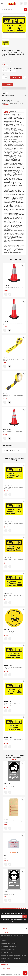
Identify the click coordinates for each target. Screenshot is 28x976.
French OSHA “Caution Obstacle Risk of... (13, 560)
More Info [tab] (6, 111)
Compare (14, 88)
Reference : (5, 59)
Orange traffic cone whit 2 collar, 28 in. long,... (13, 431)
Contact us (3, 940)
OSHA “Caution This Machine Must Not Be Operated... (13, 668)
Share (7, 93)
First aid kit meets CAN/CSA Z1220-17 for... (14, 857)
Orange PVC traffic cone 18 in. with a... (14, 287)
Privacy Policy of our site (6, 952)
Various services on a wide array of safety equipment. (13, 955)
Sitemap (3, 961)
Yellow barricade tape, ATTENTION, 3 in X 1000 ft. (13, 359)
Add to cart (16, 77)
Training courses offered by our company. (10, 958)
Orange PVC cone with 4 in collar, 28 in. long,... (13, 323)
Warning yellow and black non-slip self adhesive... (13, 395)
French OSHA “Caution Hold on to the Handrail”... (14, 740)
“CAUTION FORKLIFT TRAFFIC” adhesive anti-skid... (12, 632)
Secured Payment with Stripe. (8, 949)
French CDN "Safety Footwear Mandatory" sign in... (12, 785)
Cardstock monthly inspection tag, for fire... (13, 821)
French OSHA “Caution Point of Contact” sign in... (12, 704)
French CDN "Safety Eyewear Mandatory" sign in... (11, 893)
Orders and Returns (7, 104)
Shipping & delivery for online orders (9, 943)
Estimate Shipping (14, 96)
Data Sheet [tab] (13, 111)
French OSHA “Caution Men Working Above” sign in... (13, 488)
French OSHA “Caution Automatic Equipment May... (13, 596)
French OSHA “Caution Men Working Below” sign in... (13, 524)
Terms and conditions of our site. (8, 946)
